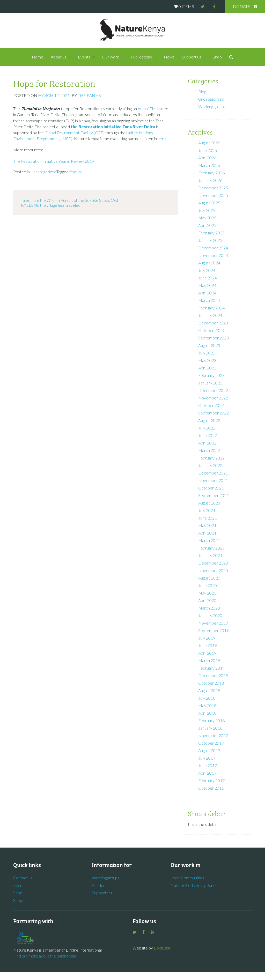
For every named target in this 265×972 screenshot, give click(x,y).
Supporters (102, 892)
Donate (241, 6)
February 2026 (211, 172)
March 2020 (209, 607)
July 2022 (206, 427)
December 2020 (213, 562)
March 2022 (209, 450)
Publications (141, 56)
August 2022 (209, 420)
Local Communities (187, 877)
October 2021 (211, 487)
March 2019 (209, 660)
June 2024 (207, 277)
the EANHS (89, 95)
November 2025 (213, 195)
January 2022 (210, 465)
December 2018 (213, 675)
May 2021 (207, 525)
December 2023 (213, 322)
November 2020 (213, 570)
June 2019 (207, 645)
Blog (202, 91)
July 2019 (206, 637)
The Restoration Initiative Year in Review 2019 (53, 161)
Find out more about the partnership (45, 955)
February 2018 (211, 720)
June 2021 (207, 517)
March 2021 (209, 540)
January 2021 (210, 555)
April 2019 (207, 652)
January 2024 (210, 315)
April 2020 (207, 600)
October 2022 (211, 405)
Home (37, 56)
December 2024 (213, 247)
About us (58, 56)
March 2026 (209, 165)
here (162, 138)
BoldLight (162, 947)
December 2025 (213, 187)
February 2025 (211, 232)
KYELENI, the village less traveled (50, 205)
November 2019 (213, 622)
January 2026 (210, 180)
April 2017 (207, 772)
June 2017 (207, 765)
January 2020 (210, 615)
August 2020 (209, 577)
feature (76, 171)
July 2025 (206, 210)
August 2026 (209, 142)
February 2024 (211, 307)
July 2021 (206, 510)
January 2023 (210, 382)
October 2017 (211, 742)
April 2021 (207, 532)
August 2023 (209, 345)
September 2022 (213, 412)
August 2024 (209, 262)
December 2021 (213, 472)
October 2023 (211, 330)
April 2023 (207, 367)
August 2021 (209, 502)
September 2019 (213, 630)
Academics (101, 885)
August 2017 (209, 750)
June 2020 (207, 585)
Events (84, 56)
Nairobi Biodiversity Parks (194, 885)
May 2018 (207, 705)
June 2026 (207, 150)
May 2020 (207, 592)
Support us (191, 56)
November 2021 (213, 480)
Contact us (22, 877)
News (169, 56)
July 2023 (206, 352)
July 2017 (206, 757)
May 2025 (207, 217)
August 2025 (209, 202)
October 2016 (211, 787)
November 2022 (213, 397)
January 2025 (210, 240)
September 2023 (213, 337)
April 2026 (207, 157)
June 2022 (207, 435)
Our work (110, 56)
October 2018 (211, 682)
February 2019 (211, 667)
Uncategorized (43, 171)
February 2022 (211, 457)
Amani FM (147, 108)
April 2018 (207, 712)
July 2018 (206, 697)
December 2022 (213, 390)
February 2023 (211, 375)
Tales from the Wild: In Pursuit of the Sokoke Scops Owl (69, 200)
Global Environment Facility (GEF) (75, 132)
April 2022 (207, 442)
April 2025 (207, 225)
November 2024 (213, 255)
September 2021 (213, 495)
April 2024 (207, 292)
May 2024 (207, 285)
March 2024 (209, 300)
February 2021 (211, 547)
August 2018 (209, 690)
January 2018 (210, 727)
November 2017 (213, 735)
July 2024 (206, 270)
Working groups (212, 106)
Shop (217, 56)
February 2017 (211, 780)
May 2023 (207, 360)
